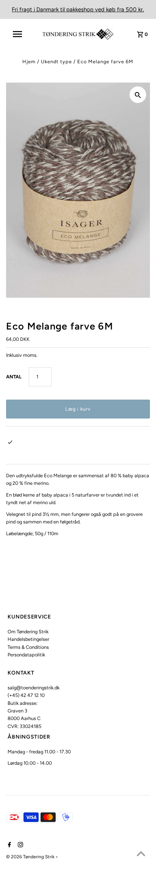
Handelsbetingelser (28, 639)
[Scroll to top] (140, 854)
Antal (14, 377)
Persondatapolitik (26, 655)
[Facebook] (8, 845)
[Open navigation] (21, 34)
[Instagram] (19, 845)
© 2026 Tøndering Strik (31, 856)
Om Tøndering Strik (28, 631)
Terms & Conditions (28, 647)
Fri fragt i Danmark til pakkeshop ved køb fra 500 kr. (78, 9)
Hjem (29, 61)
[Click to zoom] (137, 94)
